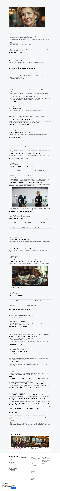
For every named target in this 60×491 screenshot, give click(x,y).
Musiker (32, 473)
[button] (58, 1)
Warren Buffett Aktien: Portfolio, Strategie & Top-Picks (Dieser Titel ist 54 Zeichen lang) (46, 458)
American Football (33, 459)
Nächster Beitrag (48, 429)
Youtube (32, 483)
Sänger (32, 477)
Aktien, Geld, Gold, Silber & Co (35, 458)
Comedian (32, 462)
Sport (21, 5)
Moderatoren (11, 29)
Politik (30, 5)
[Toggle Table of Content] (16, 42)
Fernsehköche (33, 465)
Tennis (32, 480)
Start (13, 5)
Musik (25, 5)
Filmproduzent (33, 466)
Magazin (46, 5)
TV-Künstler (32, 481)
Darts (31, 463)
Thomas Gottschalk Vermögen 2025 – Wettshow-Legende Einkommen (39, 448)
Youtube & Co (41, 5)
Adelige (32, 457)
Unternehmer (35, 5)
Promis (16, 5)
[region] (9, 486)
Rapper (32, 476)
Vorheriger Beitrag (12, 429)
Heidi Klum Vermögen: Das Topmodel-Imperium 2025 (20, 447)
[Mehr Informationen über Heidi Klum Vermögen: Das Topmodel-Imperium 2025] (20, 441)
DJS (31, 464)
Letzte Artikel (12, 420)
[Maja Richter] (11, 423)
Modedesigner (33, 469)
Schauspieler (36, 449)
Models (11, 448)
